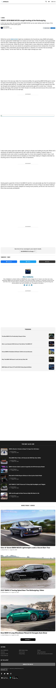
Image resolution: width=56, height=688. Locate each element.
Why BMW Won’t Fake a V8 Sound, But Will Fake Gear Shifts (25, 458)
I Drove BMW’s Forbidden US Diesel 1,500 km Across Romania (17, 351)
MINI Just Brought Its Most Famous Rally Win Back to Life (24, 493)
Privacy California (4, 655)
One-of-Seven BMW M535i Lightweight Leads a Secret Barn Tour (25, 548)
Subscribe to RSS (4, 653)
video (9, 257)
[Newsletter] (49, 1)
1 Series (3, 17)
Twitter (28, 261)
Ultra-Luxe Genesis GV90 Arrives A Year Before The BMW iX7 (17, 344)
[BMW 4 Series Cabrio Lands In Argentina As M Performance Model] (4, 466)
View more (27, 639)
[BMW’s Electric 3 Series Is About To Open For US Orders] (4, 449)
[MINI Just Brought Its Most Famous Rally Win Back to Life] (4, 493)
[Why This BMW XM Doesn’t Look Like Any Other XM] (51, 357)
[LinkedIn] (31, 285)
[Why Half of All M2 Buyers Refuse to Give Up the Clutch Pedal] (4, 475)
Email (47, 261)
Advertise (3, 652)
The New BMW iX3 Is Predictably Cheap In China (14, 336)
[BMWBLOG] (28, 670)
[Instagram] (29, 285)
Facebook (9, 261)
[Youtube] (8, 674)
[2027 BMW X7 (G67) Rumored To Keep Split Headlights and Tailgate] (4, 484)
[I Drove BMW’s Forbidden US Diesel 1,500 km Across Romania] (51, 349)
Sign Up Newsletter (41, 652)
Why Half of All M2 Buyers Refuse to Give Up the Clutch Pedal (25, 475)
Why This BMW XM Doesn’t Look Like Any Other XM (14, 359)
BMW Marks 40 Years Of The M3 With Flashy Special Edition (16, 367)
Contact (39, 650)
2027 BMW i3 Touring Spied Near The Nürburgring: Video (22, 590)
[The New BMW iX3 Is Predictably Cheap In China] (51, 334)
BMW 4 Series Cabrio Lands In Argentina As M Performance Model (27, 466)
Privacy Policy (22, 653)
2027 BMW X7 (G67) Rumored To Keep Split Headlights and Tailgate (27, 484)
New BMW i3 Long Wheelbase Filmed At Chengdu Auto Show (24, 633)
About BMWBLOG (4, 650)
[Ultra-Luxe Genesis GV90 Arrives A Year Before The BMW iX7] (51, 342)
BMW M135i (3, 257)
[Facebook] (24, 285)
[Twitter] (27, 285)
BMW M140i (14, 39)
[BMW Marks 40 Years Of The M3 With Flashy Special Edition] (51, 365)
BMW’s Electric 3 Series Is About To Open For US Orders (24, 449)
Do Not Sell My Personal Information (45, 653)
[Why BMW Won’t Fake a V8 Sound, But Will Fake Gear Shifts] (4, 458)
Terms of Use (22, 652)
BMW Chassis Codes (23, 650)
